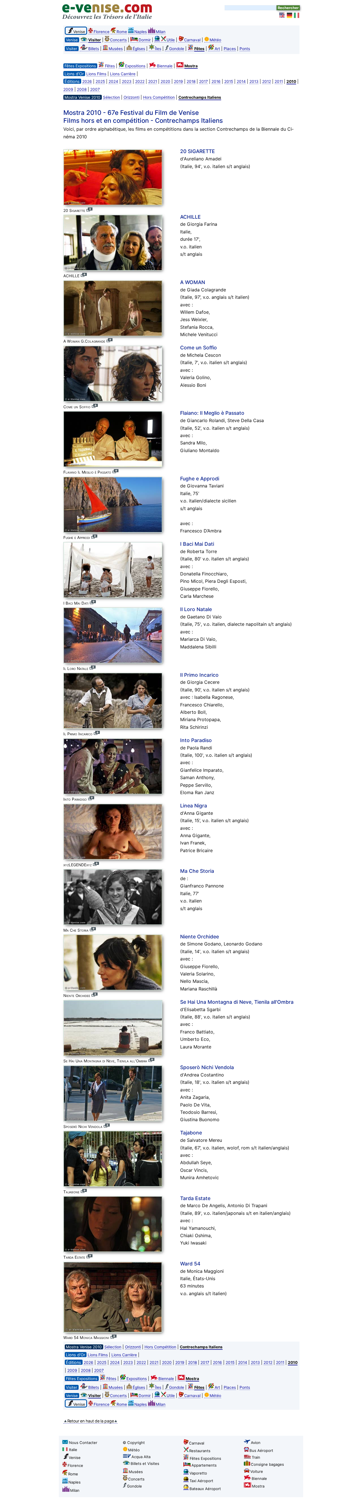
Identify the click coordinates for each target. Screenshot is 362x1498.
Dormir (145, 40)
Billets (93, 48)
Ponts (245, 48)
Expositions (135, 66)
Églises (139, 48)
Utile (171, 40)
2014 (241, 81)
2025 (100, 81)
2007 (95, 89)
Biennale (165, 66)
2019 (178, 81)
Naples (140, 31)
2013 (253, 81)
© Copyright (134, 1442)
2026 (87, 81)
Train (256, 1457)
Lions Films (96, 74)
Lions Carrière (122, 74)
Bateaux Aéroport (205, 1488)
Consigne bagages (267, 1464)
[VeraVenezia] (297, 15)
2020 (165, 81)
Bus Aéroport (261, 1450)
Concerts (118, 40)
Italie (73, 1449)
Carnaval (192, 40)
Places (230, 48)
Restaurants (199, 1450)
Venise (75, 1457)
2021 (152, 81)
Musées (116, 48)
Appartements (204, 1465)
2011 (279, 81)
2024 (113, 81)
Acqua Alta (141, 1456)
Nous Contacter (83, 1442)
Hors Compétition (159, 97)
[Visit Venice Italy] (282, 15)
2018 (191, 81)
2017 (203, 81)
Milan (160, 31)
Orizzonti (131, 97)
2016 (216, 81)
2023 (127, 81)
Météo (215, 40)
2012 (266, 81)
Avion (255, 1442)
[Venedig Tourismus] (289, 15)
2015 (228, 81)
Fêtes (110, 66)
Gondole (176, 48)
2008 (82, 89)
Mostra (258, 1486)
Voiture (256, 1471)
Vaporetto (198, 1473)
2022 (140, 81)
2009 (68, 89)
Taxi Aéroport (201, 1480)
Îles (158, 48)
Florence (101, 31)
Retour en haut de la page (90, 1421)
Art (217, 48)
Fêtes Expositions (205, 1458)
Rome (122, 31)
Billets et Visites (145, 1463)
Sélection (111, 97)
